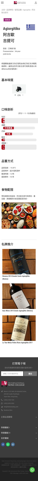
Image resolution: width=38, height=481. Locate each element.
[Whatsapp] (8, 444)
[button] (15, 95)
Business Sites (8, 410)
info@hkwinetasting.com (11, 407)
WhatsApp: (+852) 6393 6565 (20, 473)
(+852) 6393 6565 (9, 403)
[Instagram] (13, 444)
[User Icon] (36, 3)
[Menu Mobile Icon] (2, 2)
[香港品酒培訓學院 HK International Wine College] (20, 2)
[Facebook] (3, 444)
